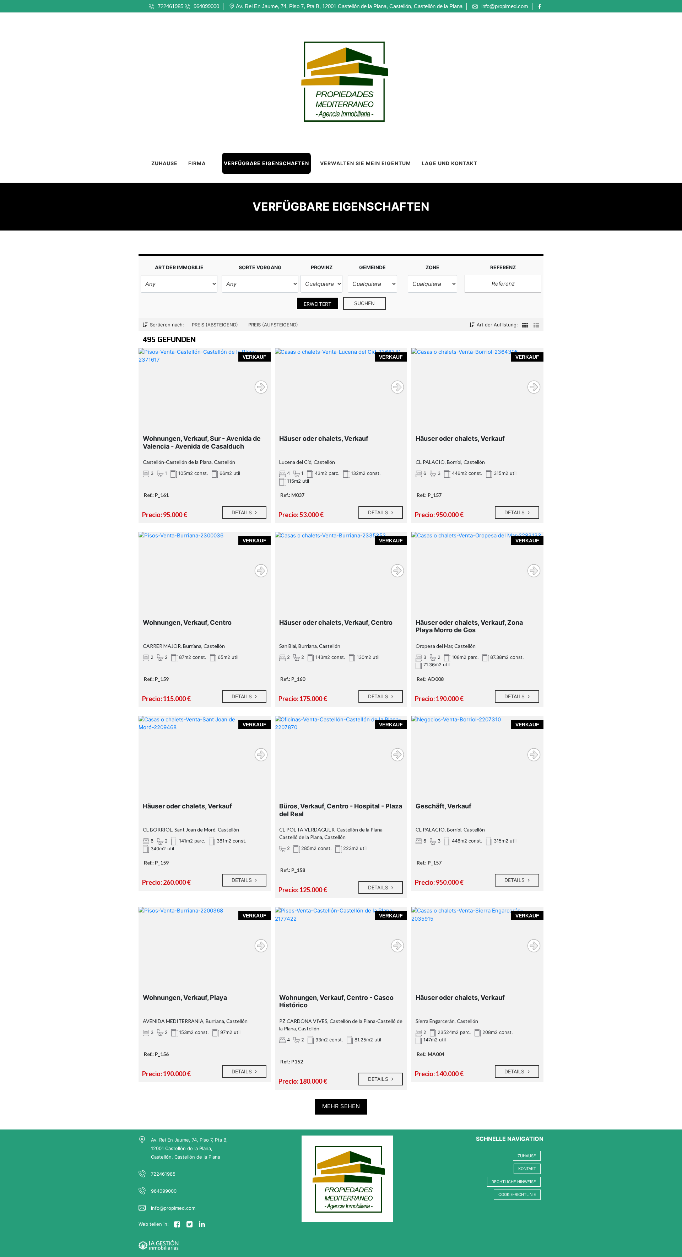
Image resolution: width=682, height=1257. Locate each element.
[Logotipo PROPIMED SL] (334, 78)
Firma (197, 163)
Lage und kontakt (449, 163)
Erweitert (317, 304)
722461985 (163, 1174)
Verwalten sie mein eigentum (365, 163)
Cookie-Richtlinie (517, 1194)
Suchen (364, 303)
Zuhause (164, 163)
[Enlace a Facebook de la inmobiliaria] (540, 6)
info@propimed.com (173, 1208)
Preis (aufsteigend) (273, 324)
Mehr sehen (341, 1106)
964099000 (164, 1191)
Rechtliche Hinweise (514, 1181)
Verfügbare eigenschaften (266, 163)
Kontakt (527, 1168)
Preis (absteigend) (215, 324)
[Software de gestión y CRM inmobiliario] (159, 1244)
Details (242, 512)
